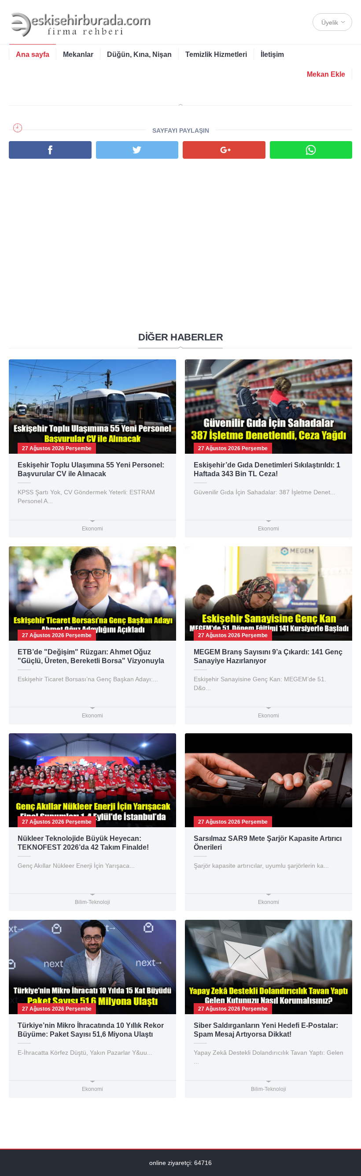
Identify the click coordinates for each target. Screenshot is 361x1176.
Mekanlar (78, 54)
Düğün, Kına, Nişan (139, 54)
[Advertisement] (180, 229)
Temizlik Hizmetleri (216, 54)
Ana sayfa (32, 54)
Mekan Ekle (326, 74)
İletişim (272, 54)
